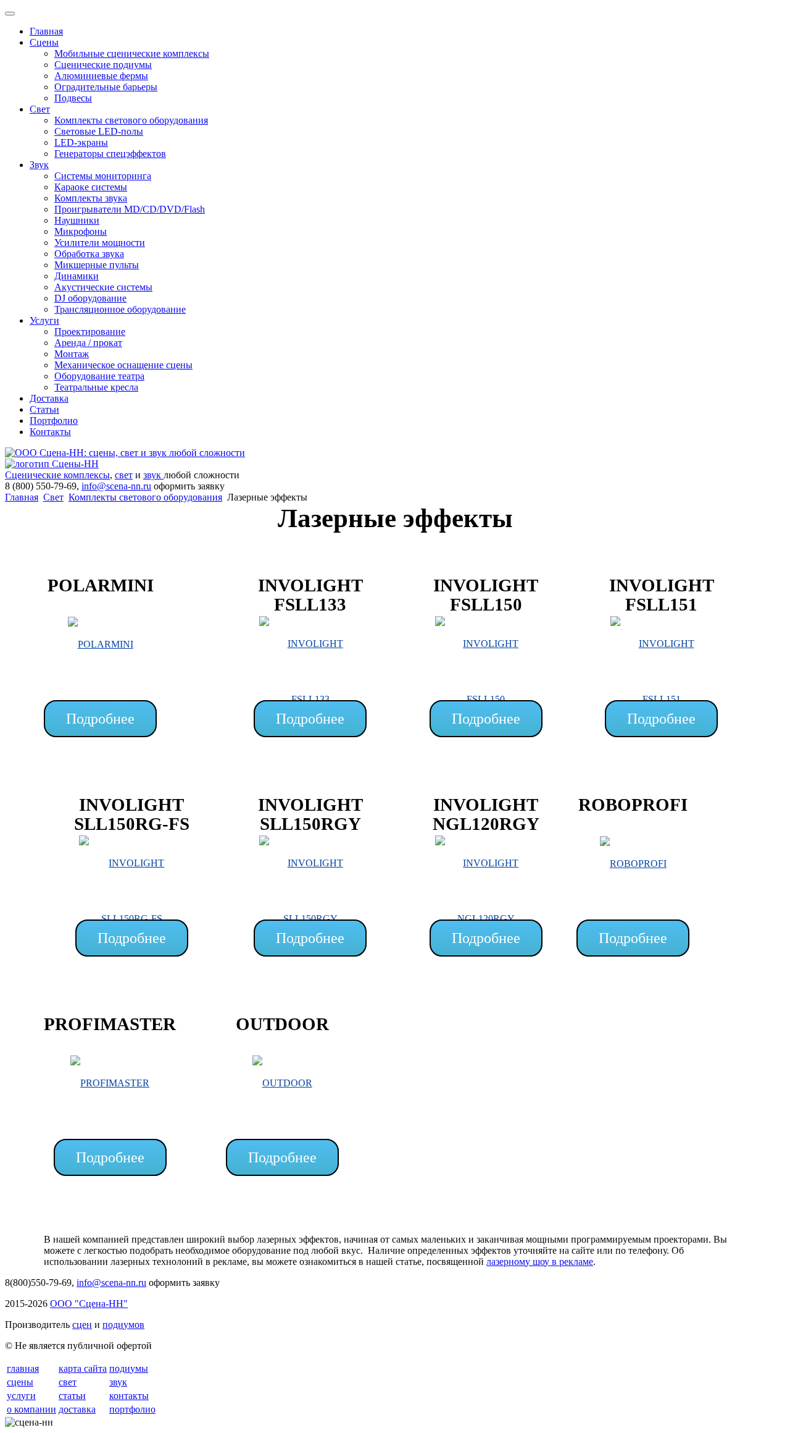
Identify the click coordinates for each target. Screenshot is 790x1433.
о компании (31, 1409)
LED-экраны (81, 142)
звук (153, 475)
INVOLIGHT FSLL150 (485, 595)
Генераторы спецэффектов (110, 153)
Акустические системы (103, 287)
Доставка (49, 398)
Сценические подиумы (103, 64)
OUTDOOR (282, 1024)
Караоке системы (90, 187)
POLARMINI (101, 585)
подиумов (123, 1324)
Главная (46, 31)
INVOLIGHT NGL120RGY (486, 814)
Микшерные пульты (96, 265)
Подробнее (100, 719)
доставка (77, 1409)
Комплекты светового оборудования (131, 120)
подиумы (128, 1368)
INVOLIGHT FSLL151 (661, 595)
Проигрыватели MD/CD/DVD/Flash (129, 209)
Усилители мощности (99, 242)
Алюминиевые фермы (101, 75)
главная (23, 1368)
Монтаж (71, 354)
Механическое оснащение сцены (123, 365)
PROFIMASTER (110, 1024)
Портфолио (54, 420)
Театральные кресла (96, 387)
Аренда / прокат (88, 342)
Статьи (44, 409)
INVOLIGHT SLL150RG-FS (131, 814)
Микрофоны (80, 231)
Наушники (76, 220)
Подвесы (73, 98)
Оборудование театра (99, 376)
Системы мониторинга (102, 176)
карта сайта (83, 1368)
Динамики (76, 276)
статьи (72, 1395)
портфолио (132, 1409)
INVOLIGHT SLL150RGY (310, 814)
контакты (129, 1395)
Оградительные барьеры (105, 87)
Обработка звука (89, 253)
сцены (20, 1382)
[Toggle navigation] (10, 13)
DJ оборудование (90, 298)
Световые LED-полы (98, 131)
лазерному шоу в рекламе (539, 1261)
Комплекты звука (90, 198)
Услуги (44, 320)
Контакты (50, 431)
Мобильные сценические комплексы (131, 53)
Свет (40, 109)
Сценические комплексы (57, 475)
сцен (82, 1324)
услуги (21, 1395)
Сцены (44, 42)
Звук (39, 164)
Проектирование (89, 331)
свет (124, 475)
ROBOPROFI (633, 804)
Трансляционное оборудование (120, 309)
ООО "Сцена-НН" (89, 1303)
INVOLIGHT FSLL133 (310, 595)
